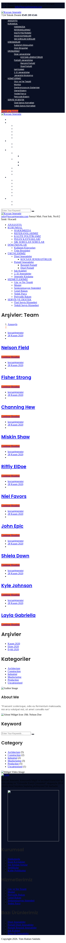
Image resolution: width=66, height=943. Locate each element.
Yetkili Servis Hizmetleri (24, 105)
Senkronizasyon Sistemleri (27, 87)
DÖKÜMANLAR (14, 42)
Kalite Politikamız (17, 870)
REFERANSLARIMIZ (22, 29)
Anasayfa (12, 324)
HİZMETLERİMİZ (14, 78)
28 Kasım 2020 (15, 335)
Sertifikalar (13, 867)
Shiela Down (15, 556)
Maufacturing (14, 677)
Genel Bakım (20, 90)
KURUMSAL (13, 23)
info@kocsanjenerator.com (28, 6)
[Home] (11, 213)
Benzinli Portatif (28, 63)
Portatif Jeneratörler (23, 60)
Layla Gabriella (18, 615)
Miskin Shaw (15, 437)
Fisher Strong (16, 377)
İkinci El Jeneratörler (18, 933)
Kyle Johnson (16, 585)
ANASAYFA (12, 20)
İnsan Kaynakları (16, 861)
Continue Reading (10, 357)
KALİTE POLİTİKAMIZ (22, 32)
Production (13, 680)
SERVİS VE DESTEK (16, 99)
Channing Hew (18, 407)
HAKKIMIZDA (19, 26)
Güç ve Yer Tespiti (22, 81)
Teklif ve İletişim (9, 111)
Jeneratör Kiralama (23, 75)
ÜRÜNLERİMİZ (14, 51)
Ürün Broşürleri (21, 48)
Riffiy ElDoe (13, 467)
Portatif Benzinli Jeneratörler (22, 927)
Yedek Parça (20, 93)
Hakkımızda (14, 859)
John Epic (12, 526)
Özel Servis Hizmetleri (24, 102)
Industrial (12, 674)
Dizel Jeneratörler (22, 54)
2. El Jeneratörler (22, 72)
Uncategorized (15, 682)
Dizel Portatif (26, 66)
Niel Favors (13, 496)
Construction (14, 671)
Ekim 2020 (13, 646)
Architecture (14, 668)
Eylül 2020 (13, 649)
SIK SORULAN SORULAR (24, 39)
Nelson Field (15, 348)
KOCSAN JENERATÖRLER (32, 57)
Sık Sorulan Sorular (18, 864)
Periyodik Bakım (21, 96)
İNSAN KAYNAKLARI (22, 36)
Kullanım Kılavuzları (23, 45)
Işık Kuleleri (19, 69)
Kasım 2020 (14, 643)
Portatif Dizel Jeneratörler (20, 924)
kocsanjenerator (16, 332)
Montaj (17, 84)
